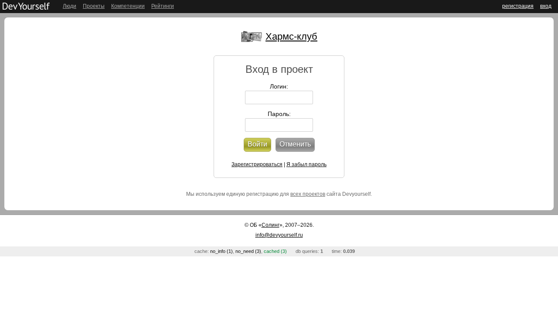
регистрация (518, 6)
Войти (257, 144)
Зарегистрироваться (256, 164)
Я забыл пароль (306, 164)
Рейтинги (162, 6)
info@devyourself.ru (279, 235)
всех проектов (307, 194)
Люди (69, 6)
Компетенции (128, 6)
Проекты (94, 6)
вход (545, 6)
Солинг (270, 225)
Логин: (279, 86)
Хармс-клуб (291, 36)
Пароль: (279, 113)
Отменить (295, 144)
